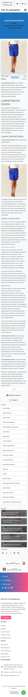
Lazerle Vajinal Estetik (9, 445)
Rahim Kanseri (6, 417)
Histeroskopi (6, 436)
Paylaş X (15, 400)
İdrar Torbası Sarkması (9, 422)
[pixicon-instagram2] (8, 588)
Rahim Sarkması (7, 413)
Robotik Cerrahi (7, 478)
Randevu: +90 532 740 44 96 (7, 3)
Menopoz (5, 469)
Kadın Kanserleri (7, 441)
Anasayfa (14, 23)
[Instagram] (25, 4)
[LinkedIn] (22, 4)
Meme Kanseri (6, 488)
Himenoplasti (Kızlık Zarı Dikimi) (11, 483)
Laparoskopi (6, 431)
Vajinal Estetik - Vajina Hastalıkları (15, 26)
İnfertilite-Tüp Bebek (8, 497)
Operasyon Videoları (8, 492)
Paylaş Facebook (15, 395)
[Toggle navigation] (25, 10)
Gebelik (5, 474)
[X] (20, 4)
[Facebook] (17, 4)
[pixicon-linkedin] (5, 588)
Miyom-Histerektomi (8, 450)
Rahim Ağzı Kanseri (8, 455)
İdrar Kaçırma (6, 408)
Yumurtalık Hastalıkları (9, 464)
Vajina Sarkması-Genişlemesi (10, 427)
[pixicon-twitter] (2, 588)
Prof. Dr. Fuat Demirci (10, 10)
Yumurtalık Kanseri (8, 460)
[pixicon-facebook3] (11, 588)
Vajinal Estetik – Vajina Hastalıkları (12, 502)
